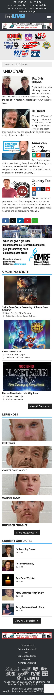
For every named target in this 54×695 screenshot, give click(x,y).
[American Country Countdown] (16, 150)
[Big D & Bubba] (16, 85)
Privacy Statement (27, 648)
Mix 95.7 (34, 2)
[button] (48, 18)
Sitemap (27, 659)
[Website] (38, 155)
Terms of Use (27, 645)
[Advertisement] (27, 26)
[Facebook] (43, 155)
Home (7, 64)
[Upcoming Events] (27, 290)
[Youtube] (48, 189)
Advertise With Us (27, 662)
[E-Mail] (34, 155)
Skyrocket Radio (34, 688)
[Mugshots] (27, 430)
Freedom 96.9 (25, 11)
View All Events (38, 406)
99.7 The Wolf (36, 8)
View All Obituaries (25, 620)
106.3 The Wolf (36, 5)
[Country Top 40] (16, 188)
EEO (27, 652)
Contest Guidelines (27, 655)
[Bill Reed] (16, 118)
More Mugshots (25, 532)
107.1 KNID (18, 2)
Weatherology (44, 691)
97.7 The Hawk (15, 5)
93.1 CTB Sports (15, 8)
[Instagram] (34, 193)
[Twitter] (48, 155)
